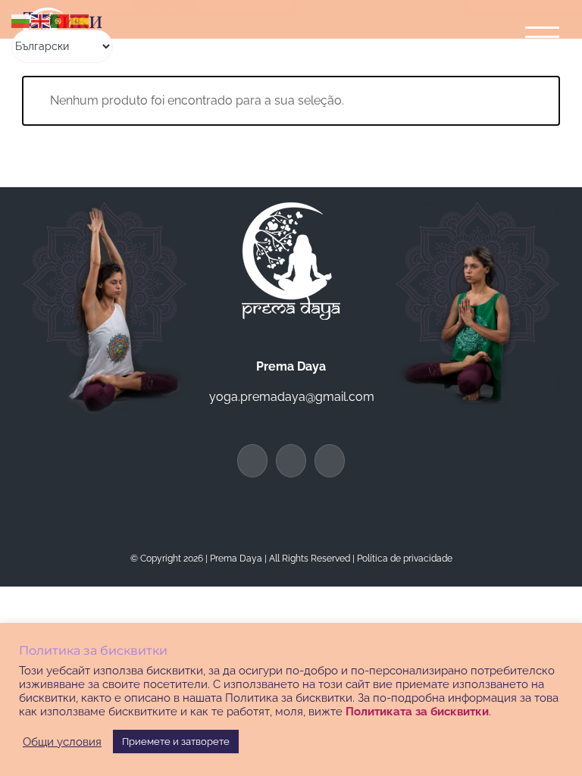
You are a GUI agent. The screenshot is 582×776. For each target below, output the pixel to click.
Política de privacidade (404, 558)
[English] (41, 20)
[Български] (21, 20)
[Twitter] (291, 460)
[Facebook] (252, 460)
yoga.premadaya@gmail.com (291, 397)
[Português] (60, 20)
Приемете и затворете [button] (176, 741)
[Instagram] (329, 460)
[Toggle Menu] (542, 37)
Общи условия (62, 741)
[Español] (80, 20)
